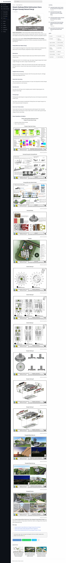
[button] (17, 540)
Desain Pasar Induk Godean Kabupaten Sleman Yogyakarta (26, 528)
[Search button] (15, 1)
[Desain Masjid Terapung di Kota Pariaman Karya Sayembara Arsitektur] (41, 550)
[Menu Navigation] (1, 1)
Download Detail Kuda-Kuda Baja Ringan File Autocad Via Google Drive (56, 23)
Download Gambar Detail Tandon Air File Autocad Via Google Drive (56, 8)
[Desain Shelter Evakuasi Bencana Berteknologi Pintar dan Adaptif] (18, 550)
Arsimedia (7, 1)
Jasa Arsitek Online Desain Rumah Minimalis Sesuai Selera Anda (57, 29)
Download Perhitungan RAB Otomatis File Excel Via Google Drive (56, 13)
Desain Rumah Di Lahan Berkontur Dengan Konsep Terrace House (28, 527)
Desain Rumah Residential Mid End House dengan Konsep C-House (28, 530)
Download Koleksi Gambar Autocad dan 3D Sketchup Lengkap (57, 18)
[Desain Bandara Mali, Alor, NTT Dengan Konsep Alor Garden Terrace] (30, 550)
